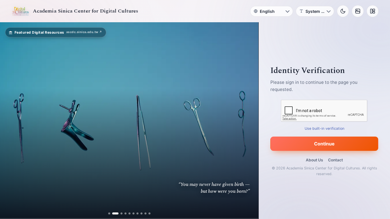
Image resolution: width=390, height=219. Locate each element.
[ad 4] (125, 213)
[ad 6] (133, 213)
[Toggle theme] (343, 11)
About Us (314, 160)
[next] (248, 120)
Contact (335, 160)
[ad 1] (109, 213)
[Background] (358, 11)
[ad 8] (141, 213)
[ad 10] (149, 213)
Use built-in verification (324, 128)
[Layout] (373, 11)
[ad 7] (137, 213)
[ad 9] (145, 213)
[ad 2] (113, 213)
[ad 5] (129, 213)
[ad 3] (119, 213)
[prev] (10, 120)
